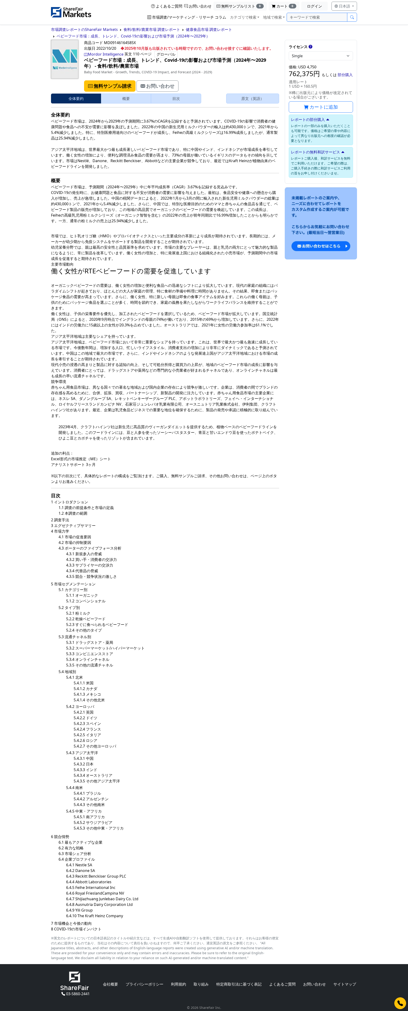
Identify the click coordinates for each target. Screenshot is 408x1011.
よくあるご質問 (169, 6)
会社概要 (110, 984)
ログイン (314, 6)
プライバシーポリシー (144, 984)
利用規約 (178, 984)
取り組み (201, 984)
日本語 (344, 6)
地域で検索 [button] (272, 17)
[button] (110, 86)
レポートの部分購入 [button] (308, 119)
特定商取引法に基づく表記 (239, 984)
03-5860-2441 (78, 993)
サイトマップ (344, 984)
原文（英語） (252, 98)
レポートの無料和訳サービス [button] (315, 152)
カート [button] (284, 6)
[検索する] (352, 17)
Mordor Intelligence (105, 54)
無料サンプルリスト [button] (241, 6)
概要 (126, 98)
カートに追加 (324, 107)
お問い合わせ (200, 6)
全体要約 (76, 98)
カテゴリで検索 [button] (243, 17)
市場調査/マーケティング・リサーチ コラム (189, 17)
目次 (176, 98)
